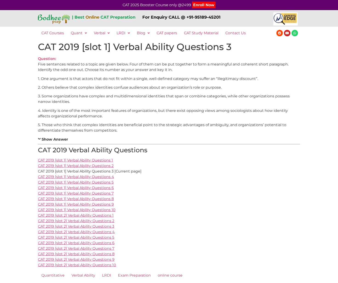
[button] (78, 33)
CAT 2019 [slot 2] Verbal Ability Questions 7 (76, 248)
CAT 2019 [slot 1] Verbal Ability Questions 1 (75, 160)
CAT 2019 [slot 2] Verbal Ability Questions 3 (76, 226)
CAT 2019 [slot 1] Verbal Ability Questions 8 (76, 199)
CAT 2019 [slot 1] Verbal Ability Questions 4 (76, 177)
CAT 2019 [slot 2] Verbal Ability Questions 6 (76, 243)
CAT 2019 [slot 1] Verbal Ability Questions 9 (76, 204)
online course (170, 275)
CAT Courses (52, 33)
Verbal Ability (83, 275)
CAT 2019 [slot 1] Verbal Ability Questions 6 (76, 188)
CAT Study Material (201, 33)
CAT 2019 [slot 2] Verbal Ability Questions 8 (76, 254)
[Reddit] (279, 33)
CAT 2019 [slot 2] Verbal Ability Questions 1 (76, 215)
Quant (77, 33)
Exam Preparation (134, 275)
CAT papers (167, 33)
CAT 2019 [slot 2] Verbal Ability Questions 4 (76, 232)
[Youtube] (287, 33)
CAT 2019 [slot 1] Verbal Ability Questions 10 (76, 210)
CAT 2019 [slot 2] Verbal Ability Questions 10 (77, 265)
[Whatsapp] (295, 33)
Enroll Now (203, 5)
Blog (141, 33)
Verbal (99, 33)
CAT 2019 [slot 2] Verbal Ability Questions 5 (76, 237)
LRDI (121, 33)
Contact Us (235, 33)
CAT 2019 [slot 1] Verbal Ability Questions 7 (76, 193)
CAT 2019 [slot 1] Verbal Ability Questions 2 (76, 166)
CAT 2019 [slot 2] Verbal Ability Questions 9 (76, 259)
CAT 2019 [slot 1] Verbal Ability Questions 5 (76, 182)
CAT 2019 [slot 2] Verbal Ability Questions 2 (76, 221)
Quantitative (53, 275)
